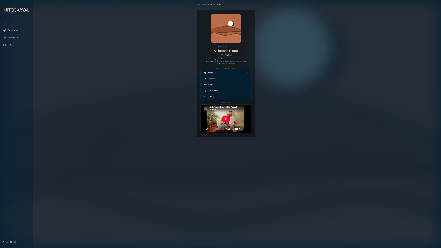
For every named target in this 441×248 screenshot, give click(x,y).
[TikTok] (3, 242)
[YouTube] (15, 242)
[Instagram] (7, 242)
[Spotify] (11, 242)
